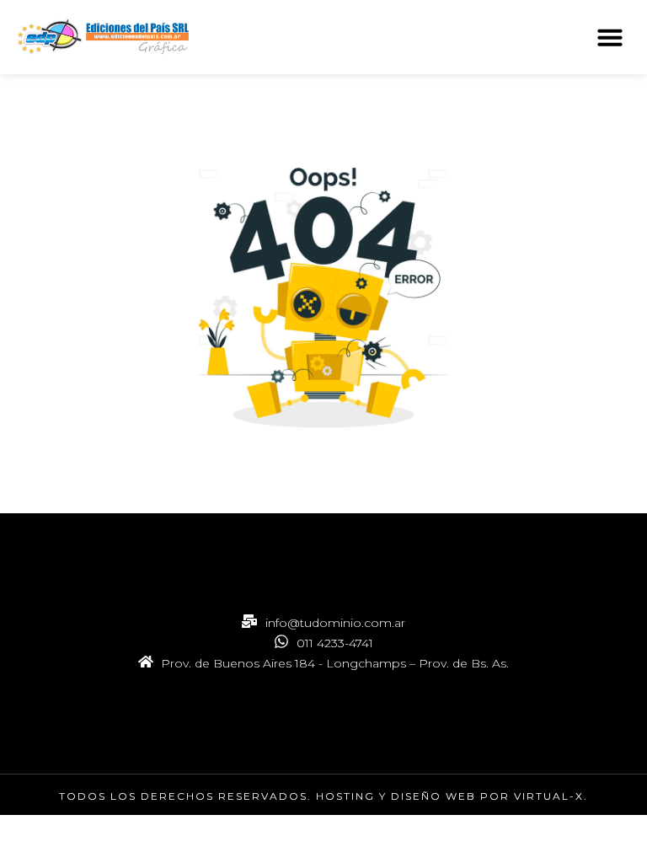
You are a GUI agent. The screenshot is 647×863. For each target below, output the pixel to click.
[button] (610, 37)
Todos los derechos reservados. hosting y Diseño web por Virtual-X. (323, 796)
